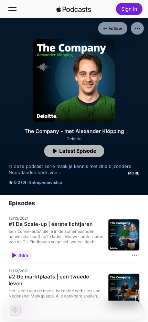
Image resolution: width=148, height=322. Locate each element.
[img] (73, 9)
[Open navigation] (12, 9)
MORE (133, 173)
